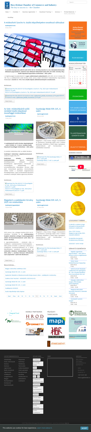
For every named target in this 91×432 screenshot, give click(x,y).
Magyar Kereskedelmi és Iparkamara (37, 389)
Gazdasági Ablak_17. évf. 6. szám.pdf (48, 160)
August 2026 (78, 68)
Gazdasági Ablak (36, 364)
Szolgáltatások (8, 376)
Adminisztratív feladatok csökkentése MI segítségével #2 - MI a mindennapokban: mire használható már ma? (77, 271)
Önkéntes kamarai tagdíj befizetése (78, 37)
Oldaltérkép (7, 359)
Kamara (6, 364)
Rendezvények (22, 372)
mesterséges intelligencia (37, 398)
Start (9, 296)
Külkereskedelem (23, 368)
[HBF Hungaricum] (56, 333)
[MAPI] (56, 321)
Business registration (29, 12)
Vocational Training (45, 12)
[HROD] (35, 317)
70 (22, 296)
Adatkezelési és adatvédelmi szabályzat (23, 379)
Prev (14, 296)
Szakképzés (7, 374)
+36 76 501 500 (82, 375)
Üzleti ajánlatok (23, 370)
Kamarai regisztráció (7, 367)
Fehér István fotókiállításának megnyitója (77, 262)
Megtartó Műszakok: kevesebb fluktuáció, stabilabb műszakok (78, 291)
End (60, 296)
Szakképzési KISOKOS (11, 288)
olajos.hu (66, 423)
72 (29, 296)
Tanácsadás (21, 366)
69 (18, 296)
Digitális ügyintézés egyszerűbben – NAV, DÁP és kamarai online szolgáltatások (77, 253)
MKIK (34, 368)
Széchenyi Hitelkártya (21, 363)
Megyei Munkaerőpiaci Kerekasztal (8, 381)
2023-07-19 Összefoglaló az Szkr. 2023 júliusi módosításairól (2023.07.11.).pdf (18, 189)
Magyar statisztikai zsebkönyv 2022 (15, 268)
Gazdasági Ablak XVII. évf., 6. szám (48, 109)
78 (51, 296)
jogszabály (36, 373)
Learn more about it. (44, 428)
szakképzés (36, 360)
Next (55, 296)
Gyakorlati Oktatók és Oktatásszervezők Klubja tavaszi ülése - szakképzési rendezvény (30, 275)
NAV (34, 376)
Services (57, 12)
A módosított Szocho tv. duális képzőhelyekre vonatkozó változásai (34, 22)
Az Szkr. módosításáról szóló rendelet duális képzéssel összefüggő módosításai (16, 110)
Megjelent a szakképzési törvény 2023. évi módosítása (18, 201)
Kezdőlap (21, 374)
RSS (85, 5)
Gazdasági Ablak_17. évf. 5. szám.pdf (48, 251)
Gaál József (36, 384)
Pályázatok (21, 359)
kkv (38, 376)
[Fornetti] (35, 324)
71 (25, 296)
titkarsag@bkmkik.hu (84, 377)
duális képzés (37, 370)
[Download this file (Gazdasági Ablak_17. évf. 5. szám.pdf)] (51, 249)
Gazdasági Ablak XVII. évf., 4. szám (15, 272)
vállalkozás (36, 402)
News (7, 12)
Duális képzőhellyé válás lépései (14, 291)
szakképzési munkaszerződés (38, 380)
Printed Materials (69, 12)
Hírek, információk (9, 362)
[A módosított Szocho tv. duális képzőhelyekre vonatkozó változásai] (34, 50)
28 (80, 83)
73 (33, 296)
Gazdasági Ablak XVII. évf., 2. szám (15, 285)
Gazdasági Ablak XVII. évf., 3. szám (15, 282)
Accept (84, 428)
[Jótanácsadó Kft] (56, 344)
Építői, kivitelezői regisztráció (9, 371)
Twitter (78, 5)
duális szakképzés (36, 411)
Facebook (75, 5)
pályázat (35, 394)
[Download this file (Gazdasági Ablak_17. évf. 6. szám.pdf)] (51, 157)
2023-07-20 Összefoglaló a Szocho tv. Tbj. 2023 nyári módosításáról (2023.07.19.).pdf (30, 92)
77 (47, 296)
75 (40, 296)
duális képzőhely (36, 406)
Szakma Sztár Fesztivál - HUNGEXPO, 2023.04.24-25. (20, 278)
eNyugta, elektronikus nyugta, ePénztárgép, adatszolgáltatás (76, 281)
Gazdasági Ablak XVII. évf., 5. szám (48, 201)
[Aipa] (35, 332)
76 (44, 296)
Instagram (81, 5)
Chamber (16, 12)
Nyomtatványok (8, 385)
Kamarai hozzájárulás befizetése (77, 33)
